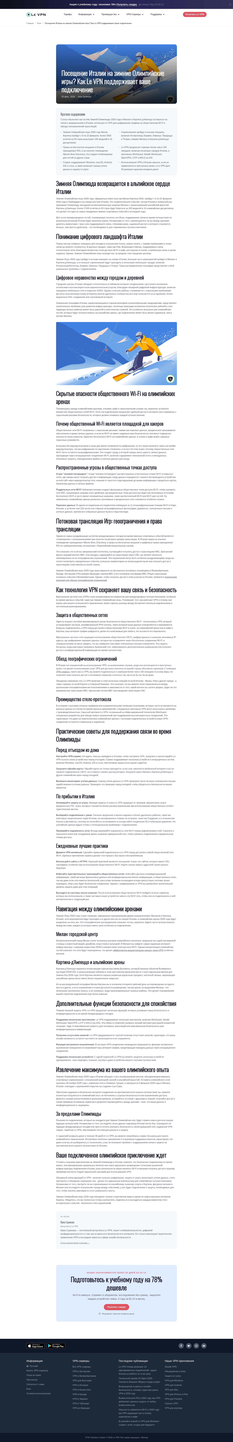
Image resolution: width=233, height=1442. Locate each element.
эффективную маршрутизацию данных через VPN (138, 950)
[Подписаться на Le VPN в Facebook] (181, 1346)
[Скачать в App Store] (35, 1346)
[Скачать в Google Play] (56, 1346)
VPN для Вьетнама (82, 1380)
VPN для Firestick (173, 1399)
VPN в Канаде (80, 1394)
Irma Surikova (84, 97)
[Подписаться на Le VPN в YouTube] (204, 1346)
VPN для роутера (173, 1408)
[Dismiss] (230, 4)
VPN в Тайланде (81, 1403)
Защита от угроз (173, 1376)
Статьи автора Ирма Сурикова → (75, 1243)
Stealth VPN (171, 1367)
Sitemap (144, 1437)
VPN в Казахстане (82, 1390)
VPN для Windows (174, 1380)
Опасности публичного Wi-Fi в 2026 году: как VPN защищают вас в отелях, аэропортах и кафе (139, 1413)
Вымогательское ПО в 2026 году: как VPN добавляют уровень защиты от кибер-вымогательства (139, 1401)
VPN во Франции (81, 1408)
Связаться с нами (35, 1384)
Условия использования (38, 1393)
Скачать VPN (171, 1403)
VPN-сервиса (63, 672)
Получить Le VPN (194, 14)
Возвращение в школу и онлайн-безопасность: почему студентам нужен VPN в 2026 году (138, 1390)
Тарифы (68, 14)
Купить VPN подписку (37, 1370)
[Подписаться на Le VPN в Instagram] (196, 1346)
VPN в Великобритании (84, 1376)
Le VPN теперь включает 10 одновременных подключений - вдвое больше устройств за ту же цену (138, 1370)
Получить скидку (116, 1307)
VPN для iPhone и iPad (176, 1394)
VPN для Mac (171, 1390)
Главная (30, 23)
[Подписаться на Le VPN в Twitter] (188, 1346)
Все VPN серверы (82, 1367)
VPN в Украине (80, 1399)
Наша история (33, 1375)
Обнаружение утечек (175, 1371)
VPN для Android (173, 1385)
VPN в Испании (80, 1385)
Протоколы (32, 1380)
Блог (39, 23)
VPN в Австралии (81, 1371)
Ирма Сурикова (67, 1222)
